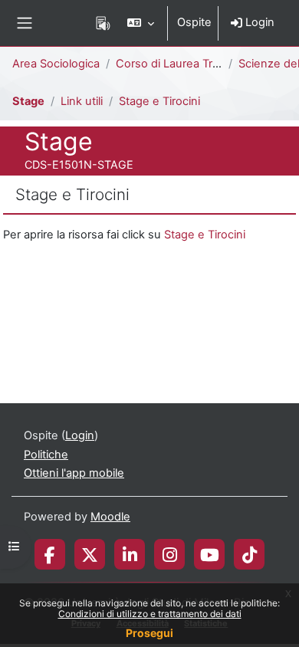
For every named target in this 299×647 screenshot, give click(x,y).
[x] (89, 554)
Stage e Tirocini (159, 101)
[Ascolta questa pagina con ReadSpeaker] (103, 23)
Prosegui (149, 632)
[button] (140, 23)
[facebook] (49, 554)
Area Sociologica (56, 64)
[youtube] (209, 554)
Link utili (82, 101)
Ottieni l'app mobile (74, 473)
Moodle (110, 517)
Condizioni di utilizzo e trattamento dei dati (150, 613)
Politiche (46, 454)
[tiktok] (249, 554)
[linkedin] (130, 554)
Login (258, 22)
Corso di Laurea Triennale (183, 64)
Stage (28, 101)
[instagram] (170, 554)
